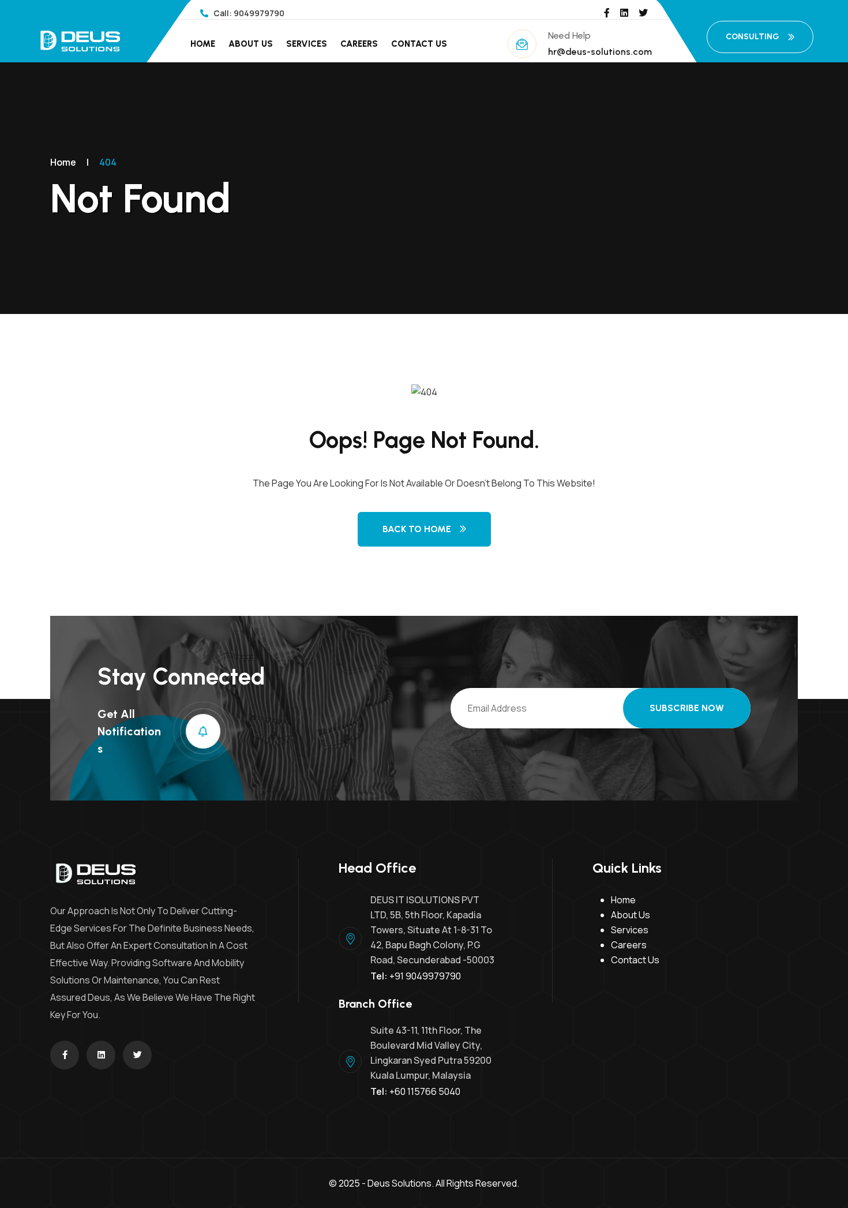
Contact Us (419, 44)
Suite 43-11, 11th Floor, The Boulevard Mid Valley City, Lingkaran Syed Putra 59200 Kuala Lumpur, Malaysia (430, 1053)
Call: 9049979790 (248, 13)
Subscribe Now (687, 707)
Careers (359, 44)
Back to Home (416, 528)
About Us (250, 44)
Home (202, 44)
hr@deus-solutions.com (600, 51)
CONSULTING (752, 37)
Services (306, 44)
